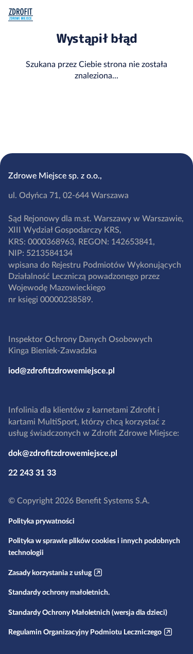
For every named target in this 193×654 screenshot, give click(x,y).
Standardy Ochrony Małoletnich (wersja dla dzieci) (87, 612)
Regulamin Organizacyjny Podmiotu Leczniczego (85, 632)
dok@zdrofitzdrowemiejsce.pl (62, 452)
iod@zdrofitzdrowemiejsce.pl (61, 370)
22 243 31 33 (32, 472)
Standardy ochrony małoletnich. (59, 592)
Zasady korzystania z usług (50, 572)
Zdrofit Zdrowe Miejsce (20, 14)
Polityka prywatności (41, 521)
